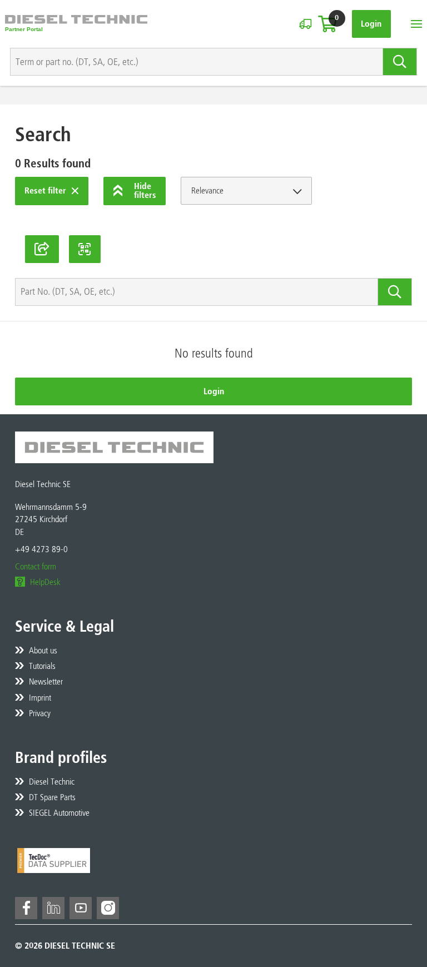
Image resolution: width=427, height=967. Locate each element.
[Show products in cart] (327, 24)
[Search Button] (400, 62)
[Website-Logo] (76, 24)
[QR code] (85, 249)
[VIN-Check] (305, 24)
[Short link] (42, 249)
